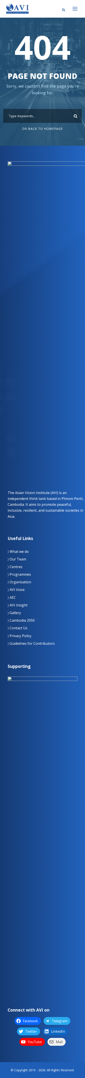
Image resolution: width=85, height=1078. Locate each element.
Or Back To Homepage (42, 129)
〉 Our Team (17, 559)
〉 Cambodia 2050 (21, 620)
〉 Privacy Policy (19, 635)
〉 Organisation (19, 582)
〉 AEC (12, 597)
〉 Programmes (19, 574)
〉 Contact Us (17, 628)
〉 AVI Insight (17, 605)
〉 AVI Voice (16, 589)
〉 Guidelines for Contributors (31, 643)
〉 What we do (18, 551)
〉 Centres (15, 566)
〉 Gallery (14, 612)
